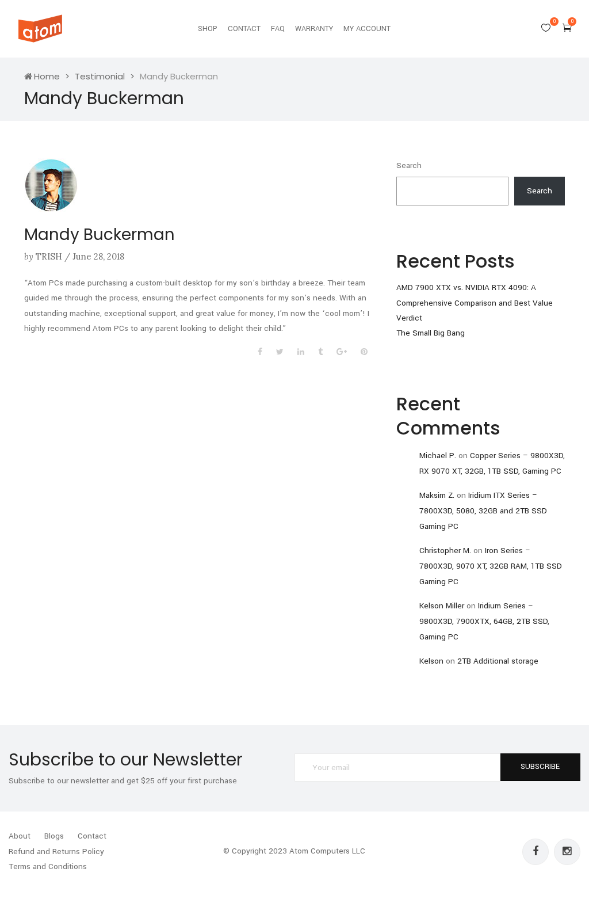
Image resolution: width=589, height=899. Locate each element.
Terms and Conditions (48, 866)
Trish (49, 256)
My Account (367, 29)
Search (409, 165)
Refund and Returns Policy (56, 851)
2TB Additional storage (497, 661)
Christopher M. (445, 550)
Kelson (431, 661)
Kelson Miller (441, 605)
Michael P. (437, 455)
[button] (567, 27)
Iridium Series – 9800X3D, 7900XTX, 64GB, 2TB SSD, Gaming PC (484, 621)
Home (47, 76)
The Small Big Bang (430, 332)
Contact (244, 29)
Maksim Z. (436, 495)
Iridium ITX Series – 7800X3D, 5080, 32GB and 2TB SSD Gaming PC (483, 511)
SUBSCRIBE (540, 766)
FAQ (278, 29)
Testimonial (100, 76)
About (19, 836)
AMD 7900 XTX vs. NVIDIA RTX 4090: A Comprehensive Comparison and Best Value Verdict (474, 302)
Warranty (314, 29)
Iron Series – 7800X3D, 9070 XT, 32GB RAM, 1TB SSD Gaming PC (490, 566)
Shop (207, 29)
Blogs (54, 836)
